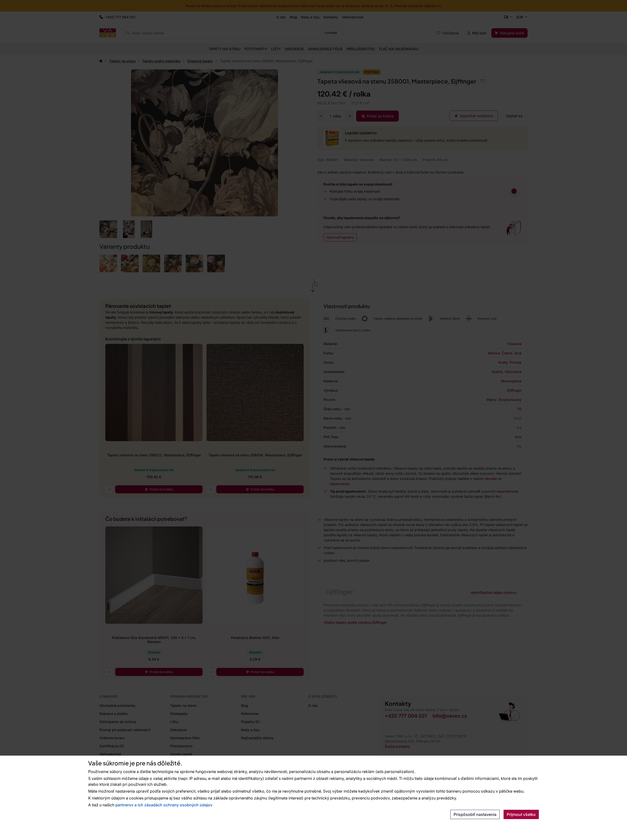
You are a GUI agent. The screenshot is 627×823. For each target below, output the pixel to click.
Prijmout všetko (521, 814)
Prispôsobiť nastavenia (475, 814)
